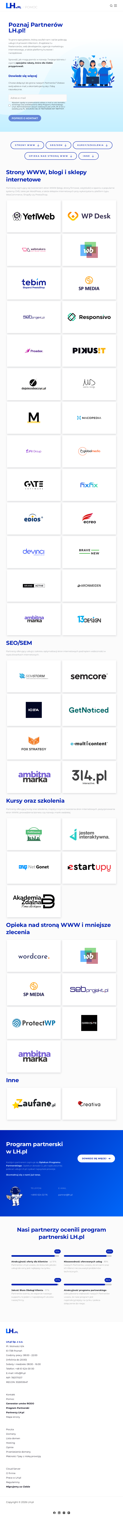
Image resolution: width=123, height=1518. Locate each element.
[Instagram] (64, 1513)
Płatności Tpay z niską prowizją (23, 1456)
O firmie (10, 1473)
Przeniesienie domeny (18, 1451)
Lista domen (13, 1438)
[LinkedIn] (59, 1513)
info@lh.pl (20, 1373)
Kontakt (10, 1394)
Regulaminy (13, 1482)
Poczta (10, 1429)
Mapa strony (13, 1417)
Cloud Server (13, 1468)
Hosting (10, 1442)
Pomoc (10, 1399)
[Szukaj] (111, 5)
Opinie (9, 1447)
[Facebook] (54, 1513)
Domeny (11, 1433)
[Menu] (115, 5)
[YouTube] (69, 1513)
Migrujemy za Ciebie (18, 1486)
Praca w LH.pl (13, 1477)
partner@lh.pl (65, 1194)
